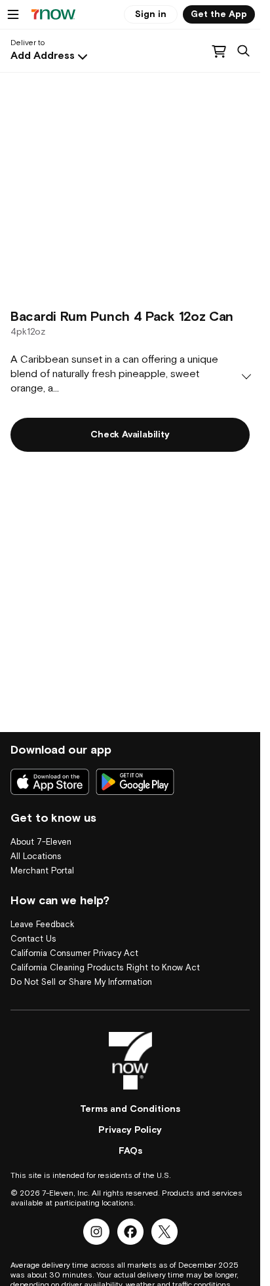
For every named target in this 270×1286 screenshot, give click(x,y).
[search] (243, 51)
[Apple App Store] (49, 782)
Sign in (150, 14)
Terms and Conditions (130, 1109)
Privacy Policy (130, 1130)
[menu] (13, 14)
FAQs (130, 1151)
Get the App (219, 14)
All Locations (36, 856)
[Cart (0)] (219, 51)
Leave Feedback (42, 924)
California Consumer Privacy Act (74, 953)
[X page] (164, 1232)
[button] (50, 56)
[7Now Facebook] (130, 1232)
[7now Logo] (130, 1061)
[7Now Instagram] (96, 1232)
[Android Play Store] (135, 782)
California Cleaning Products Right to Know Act (105, 968)
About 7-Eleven (40, 842)
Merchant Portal (42, 871)
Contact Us (33, 939)
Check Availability (129, 435)
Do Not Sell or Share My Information (81, 982)
